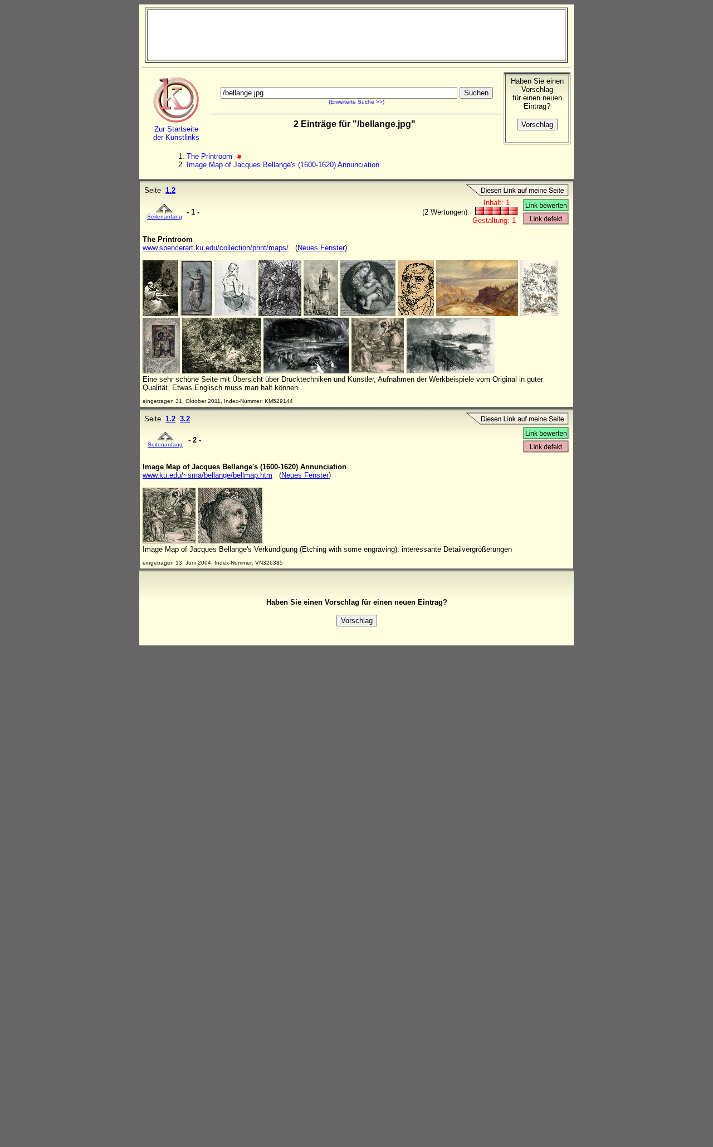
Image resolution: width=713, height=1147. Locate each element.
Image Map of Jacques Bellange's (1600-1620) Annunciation (283, 165)
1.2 (170, 190)
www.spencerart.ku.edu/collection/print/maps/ (216, 248)
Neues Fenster (321, 248)
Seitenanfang (164, 216)
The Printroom (211, 156)
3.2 (185, 419)
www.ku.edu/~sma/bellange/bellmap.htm (207, 475)
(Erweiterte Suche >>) (356, 102)
